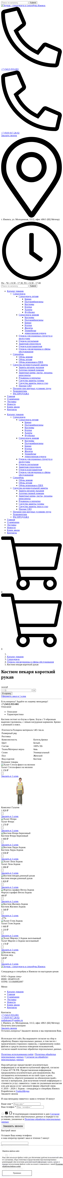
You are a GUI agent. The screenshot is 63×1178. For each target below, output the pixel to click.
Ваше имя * (7, 1104)
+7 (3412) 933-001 (10, 69)
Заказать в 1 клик (9, 776)
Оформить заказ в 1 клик (13, 696)
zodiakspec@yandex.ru (12, 1020)
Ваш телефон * (8, 1107)
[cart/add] (2, 773)
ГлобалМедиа (22, 1091)
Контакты (12, 1007)
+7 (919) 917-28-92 (10, 133)
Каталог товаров (15, 656)
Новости (11, 1002)
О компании (13, 997)
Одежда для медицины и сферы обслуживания (30, 662)
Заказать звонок (9, 135)
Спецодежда (13, 659)
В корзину (6, 693)
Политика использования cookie (17, 1054)
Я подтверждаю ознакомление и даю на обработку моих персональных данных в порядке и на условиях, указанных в (31, 1118)
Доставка (11, 999)
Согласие (54, 1114)
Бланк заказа (13, 1005)
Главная (11, 994)
